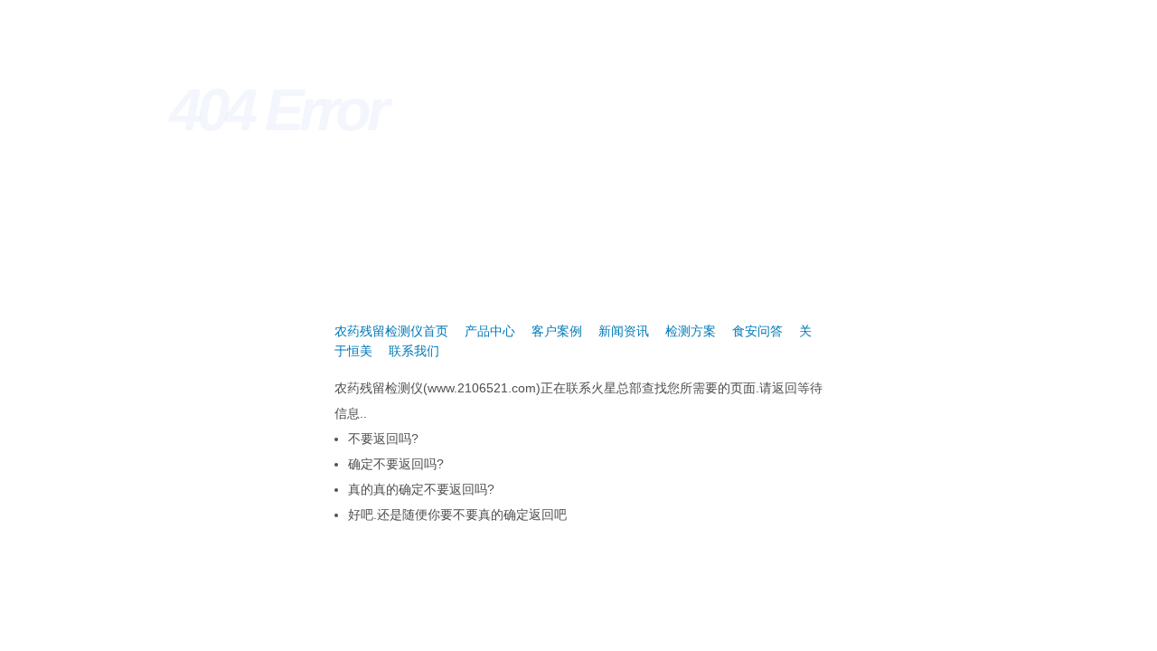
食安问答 (757, 331)
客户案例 (556, 331)
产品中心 (490, 331)
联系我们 (414, 351)
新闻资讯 (623, 331)
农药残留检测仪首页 (391, 331)
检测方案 (690, 331)
